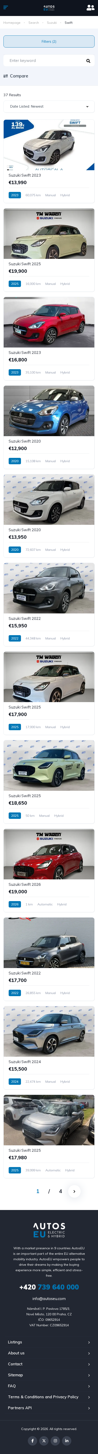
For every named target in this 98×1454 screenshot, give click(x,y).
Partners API (20, 1407)
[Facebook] (32, 1441)
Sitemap (15, 1374)
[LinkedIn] (66, 1441)
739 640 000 (49, 1287)
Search (33, 23)
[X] (44, 1441)
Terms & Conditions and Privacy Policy (43, 1396)
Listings (15, 1342)
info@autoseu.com (49, 1298)
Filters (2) (49, 41)
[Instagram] (55, 1441)
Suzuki (52, 23)
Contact (15, 1363)
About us (16, 1353)
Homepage (12, 23)
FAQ (12, 1385)
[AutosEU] (49, 8)
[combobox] (49, 107)
